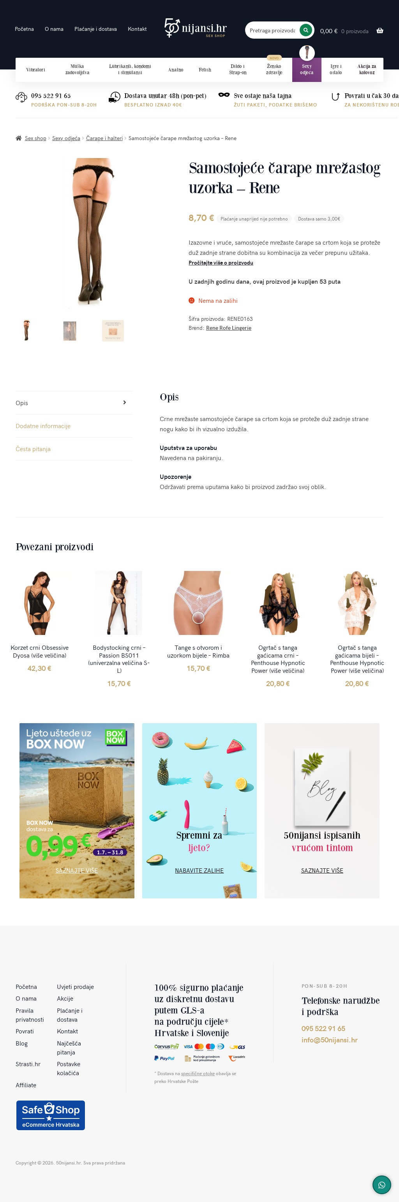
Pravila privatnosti (30, 1014)
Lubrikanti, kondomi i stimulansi (130, 69)
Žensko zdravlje (274, 69)
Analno (176, 70)
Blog (22, 1042)
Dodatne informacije (43, 425)
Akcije (65, 998)
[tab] (74, 402)
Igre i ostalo (336, 69)
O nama (54, 28)
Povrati (25, 1030)
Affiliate (26, 1084)
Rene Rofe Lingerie (228, 327)
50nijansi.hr (195, 28)
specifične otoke (198, 1073)
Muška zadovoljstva (77, 69)
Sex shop (35, 138)
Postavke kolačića (68, 1068)
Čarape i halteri (104, 138)
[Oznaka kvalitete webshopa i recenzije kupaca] (51, 1115)
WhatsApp (382, 1184)
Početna (24, 28)
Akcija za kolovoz (366, 69)
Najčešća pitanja (69, 1047)
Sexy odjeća (307, 69)
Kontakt (137, 28)
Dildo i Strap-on (238, 69)
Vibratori (35, 70)
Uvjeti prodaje (75, 986)
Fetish (205, 70)
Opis (22, 402)
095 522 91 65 (51, 96)
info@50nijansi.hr (330, 1039)
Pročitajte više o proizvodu (221, 262)
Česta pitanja (33, 448)
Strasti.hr (28, 1063)
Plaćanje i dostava (95, 28)
